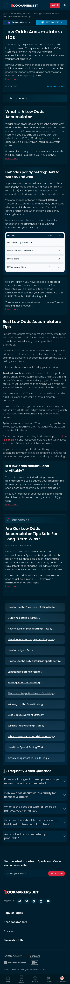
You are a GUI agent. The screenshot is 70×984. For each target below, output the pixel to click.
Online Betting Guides (19, 13)
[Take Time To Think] (15, 962)
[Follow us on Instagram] (41, 901)
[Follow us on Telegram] (19, 901)
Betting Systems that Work (47, 13)
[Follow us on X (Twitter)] (26, 901)
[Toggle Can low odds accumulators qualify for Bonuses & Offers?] (64, 795)
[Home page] (4, 14)
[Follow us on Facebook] (33, 901)
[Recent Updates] (64, 5)
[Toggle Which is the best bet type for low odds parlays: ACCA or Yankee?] (64, 808)
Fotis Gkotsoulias (56, 86)
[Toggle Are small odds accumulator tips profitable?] (64, 836)
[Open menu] (5, 5)
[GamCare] (33, 956)
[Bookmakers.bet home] (24, 5)
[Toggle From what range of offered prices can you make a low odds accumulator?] (64, 781)
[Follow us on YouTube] (48, 901)
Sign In (55, 5)
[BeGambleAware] (13, 956)
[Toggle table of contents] (63, 98)
